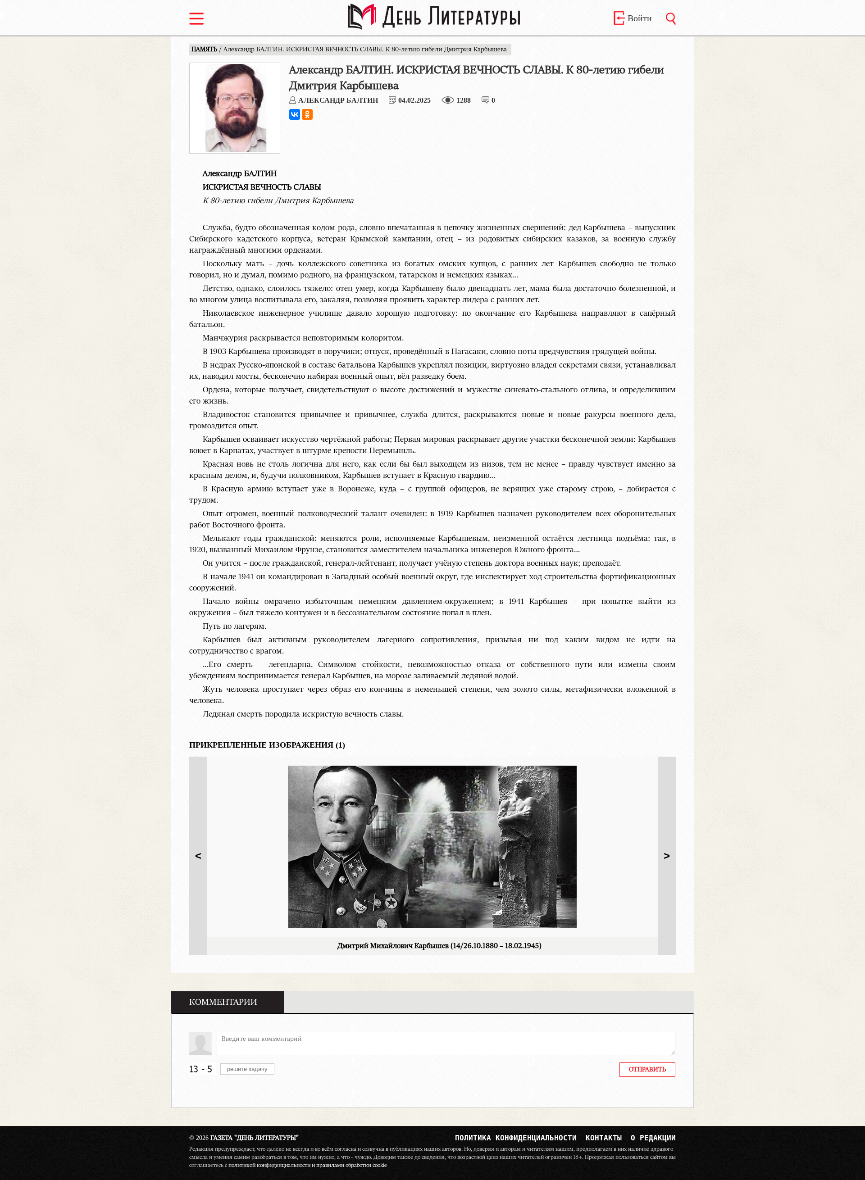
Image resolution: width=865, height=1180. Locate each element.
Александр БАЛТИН (338, 100)
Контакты (604, 1138)
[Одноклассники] (307, 114)
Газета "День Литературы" (244, 1138)
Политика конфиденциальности (516, 1138)
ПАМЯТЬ (205, 49)
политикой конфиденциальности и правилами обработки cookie (307, 1165)
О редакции (653, 1138)
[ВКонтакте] (294, 114)
